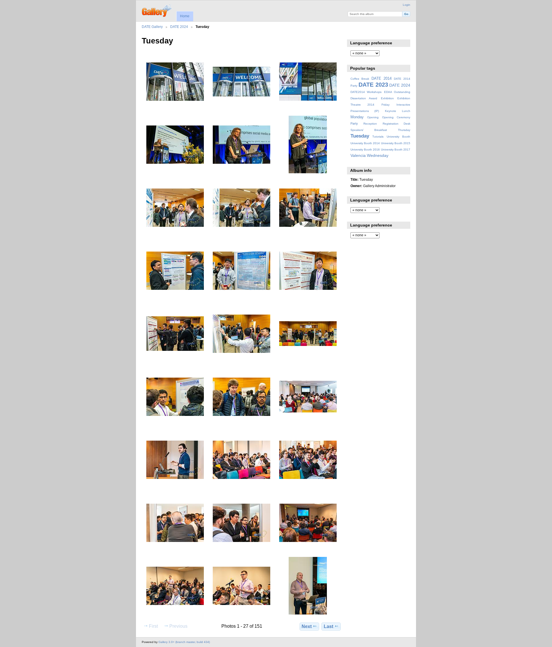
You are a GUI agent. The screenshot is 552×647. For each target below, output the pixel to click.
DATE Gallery (152, 26)
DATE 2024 (179, 26)
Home (184, 16)
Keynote (390, 111)
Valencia (358, 155)
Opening (373, 117)
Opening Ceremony (396, 117)
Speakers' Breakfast (368, 130)
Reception (370, 123)
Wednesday (377, 155)
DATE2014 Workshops (366, 92)
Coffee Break (359, 78)
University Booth (398, 136)
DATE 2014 (381, 79)
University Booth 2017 (395, 149)
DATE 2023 (373, 84)
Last (328, 626)
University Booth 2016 (365, 149)
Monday (357, 117)
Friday (386, 104)
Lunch (406, 111)
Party (354, 123)
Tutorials (378, 136)
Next (307, 626)
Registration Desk (396, 123)
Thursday (404, 130)
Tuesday (359, 136)
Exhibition (387, 98)
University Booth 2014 (365, 143)
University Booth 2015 (395, 143)
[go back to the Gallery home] (157, 10)
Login (406, 4)
